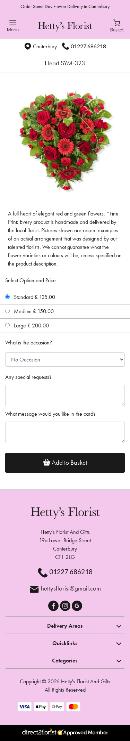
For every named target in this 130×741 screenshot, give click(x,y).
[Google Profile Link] (77, 605)
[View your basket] (117, 25)
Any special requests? (28, 377)
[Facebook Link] (54, 605)
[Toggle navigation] (13, 26)
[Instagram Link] (66, 605)
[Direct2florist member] (65, 733)
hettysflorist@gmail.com (71, 588)
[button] (65, 625)
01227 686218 (88, 46)
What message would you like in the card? (50, 413)
